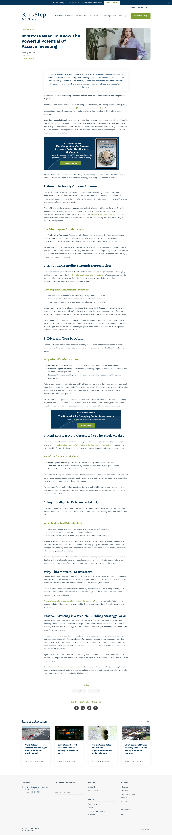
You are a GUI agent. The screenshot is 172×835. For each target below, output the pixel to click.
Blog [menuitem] (123, 815)
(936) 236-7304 (35, 792)
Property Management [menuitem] (96, 811)
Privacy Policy (145, 829)
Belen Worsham (29, 58)
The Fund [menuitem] (91, 787)
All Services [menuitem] (92, 815)
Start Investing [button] (140, 16)
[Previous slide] (141, 721)
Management (94, 691)
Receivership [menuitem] (92, 804)
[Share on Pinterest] (95, 708)
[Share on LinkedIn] (83, 708)
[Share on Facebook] (76, 708)
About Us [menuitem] (124, 787)
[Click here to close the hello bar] (169, 3)
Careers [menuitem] (124, 798)
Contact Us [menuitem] (125, 801)
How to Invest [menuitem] (93, 791)
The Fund (94, 15)
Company (122, 15)
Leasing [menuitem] (91, 807)
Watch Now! (112, 3)
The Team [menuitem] (125, 791)
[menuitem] (131, 7)
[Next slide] (148, 721)
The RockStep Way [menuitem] (128, 794)
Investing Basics (79, 691)
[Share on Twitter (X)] (89, 708)
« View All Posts (28, 29)
